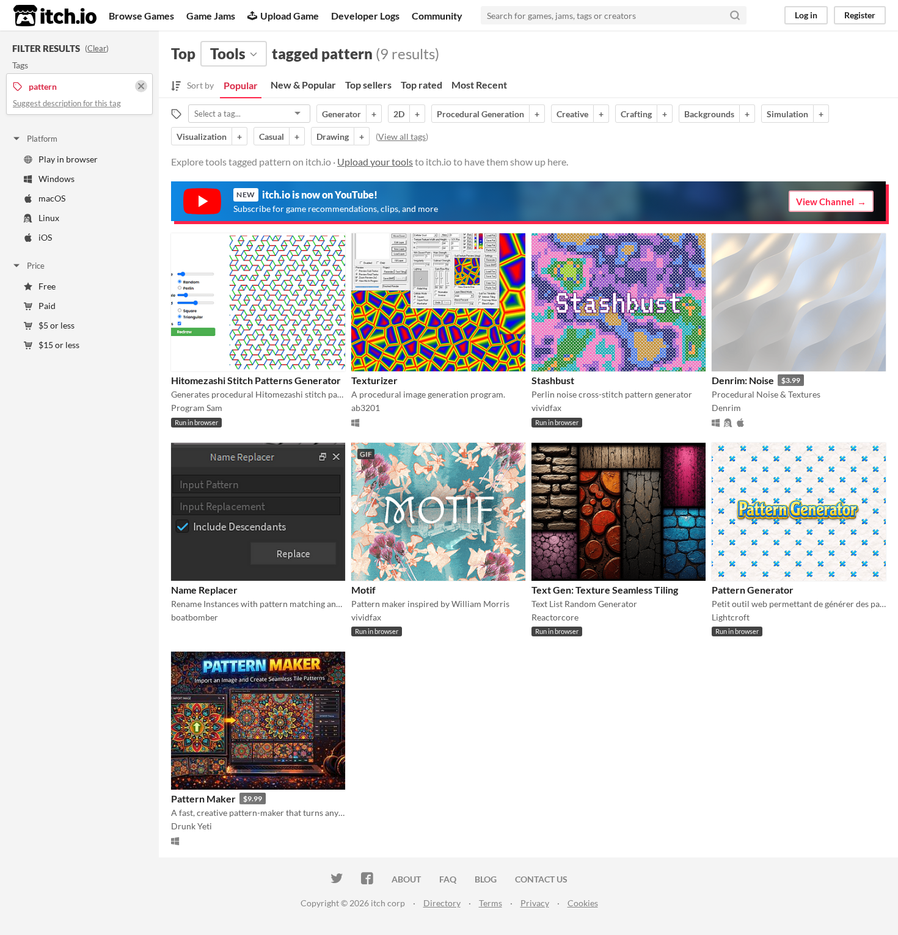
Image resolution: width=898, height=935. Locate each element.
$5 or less (56, 325)
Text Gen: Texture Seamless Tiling (604, 589)
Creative (572, 114)
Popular (241, 85)
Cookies (583, 903)
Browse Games (141, 15)
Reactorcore (555, 617)
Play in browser (68, 159)
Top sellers (368, 84)
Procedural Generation (480, 114)
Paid (47, 305)
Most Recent (479, 84)
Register (859, 15)
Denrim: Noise (743, 380)
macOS (51, 198)
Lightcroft (731, 617)
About (406, 879)
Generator (341, 114)
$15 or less (58, 345)
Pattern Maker (203, 798)
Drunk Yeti (191, 826)
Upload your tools (375, 161)
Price (36, 266)
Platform (42, 139)
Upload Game (289, 15)
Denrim (726, 407)
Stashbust (552, 380)
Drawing (332, 136)
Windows (56, 178)
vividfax (546, 407)
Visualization (202, 136)
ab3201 (365, 407)
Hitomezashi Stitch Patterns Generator (256, 380)
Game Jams (210, 15)
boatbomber (194, 617)
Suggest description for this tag (67, 103)
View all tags (402, 136)
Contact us (541, 879)
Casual (271, 136)
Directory (442, 903)
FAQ (447, 879)
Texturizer (374, 380)
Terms (490, 903)
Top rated (421, 84)
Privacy (534, 903)
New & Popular (303, 84)
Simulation (787, 114)
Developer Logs (365, 15)
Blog (486, 879)
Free (47, 286)
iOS (45, 237)
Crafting (636, 114)
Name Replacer (204, 589)
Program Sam (196, 407)
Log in (806, 15)
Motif (363, 589)
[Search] (735, 15)
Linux (48, 218)
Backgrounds (709, 114)
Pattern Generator (753, 589)
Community (437, 15)
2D (398, 114)
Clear (96, 48)
